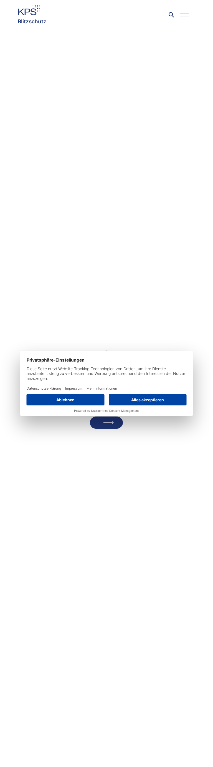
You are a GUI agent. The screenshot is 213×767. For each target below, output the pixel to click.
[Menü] (184, 15)
